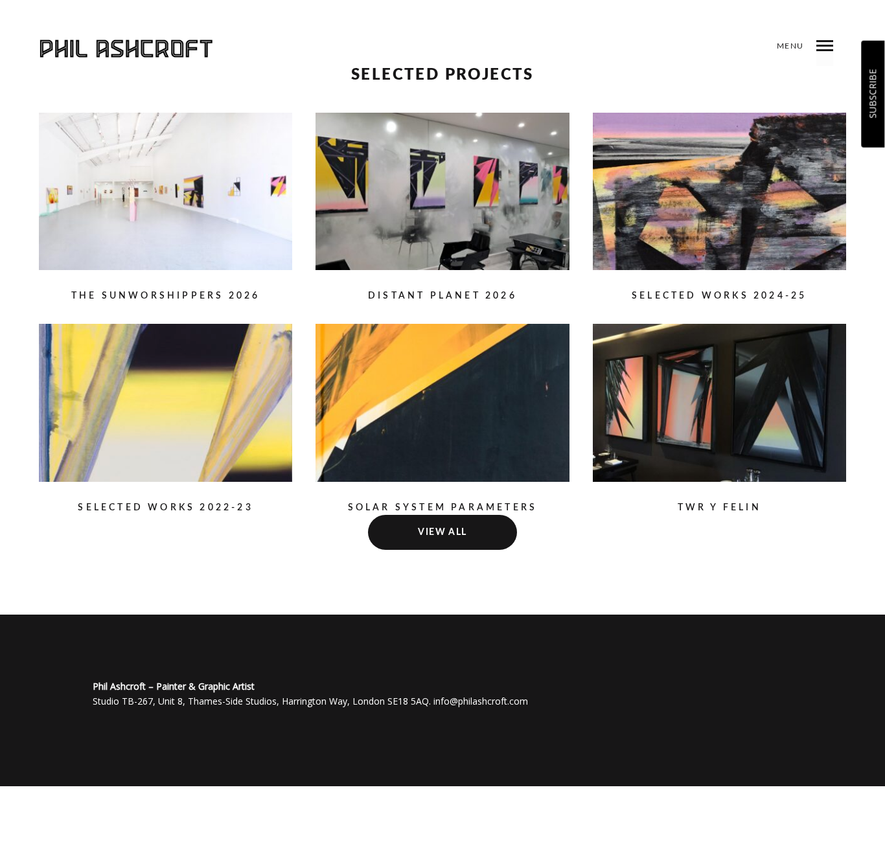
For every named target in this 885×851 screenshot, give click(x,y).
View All (442, 532)
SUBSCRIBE (872, 94)
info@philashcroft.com (480, 701)
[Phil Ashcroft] (135, 48)
